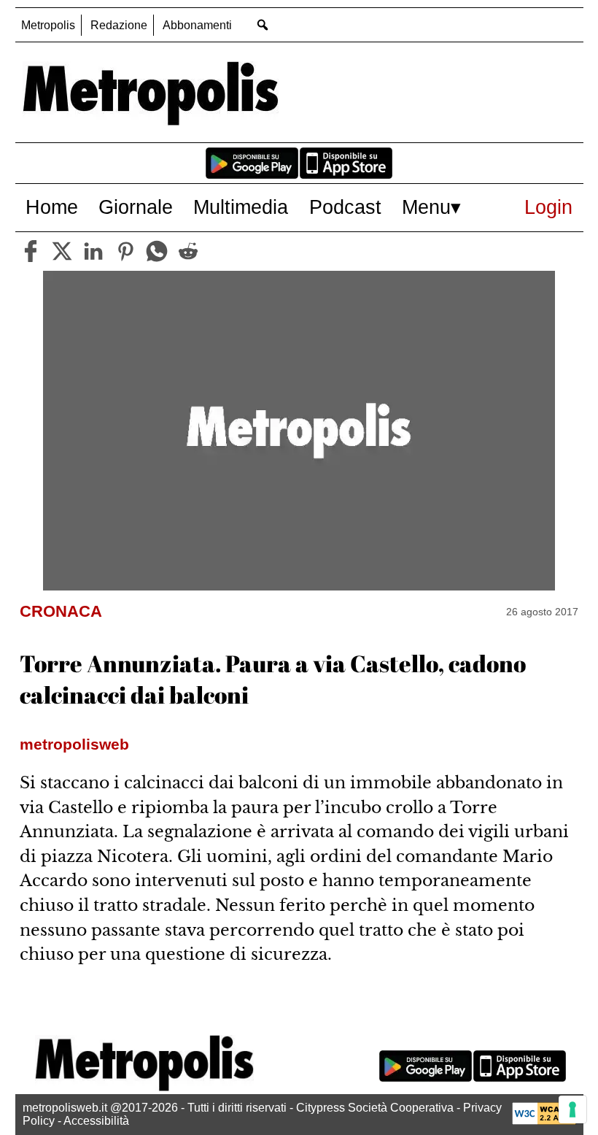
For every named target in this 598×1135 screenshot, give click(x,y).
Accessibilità (96, 1121)
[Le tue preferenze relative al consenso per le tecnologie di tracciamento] (572, 1109)
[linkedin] (93, 251)
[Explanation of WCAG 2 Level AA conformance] (544, 1121)
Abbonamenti (197, 25)
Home (52, 207)
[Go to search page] (263, 24)
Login (548, 207)
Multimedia (240, 207)
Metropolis (48, 25)
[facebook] (30, 251)
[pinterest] (125, 251)
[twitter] (62, 251)
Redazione (118, 25)
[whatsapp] (156, 251)
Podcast (345, 207)
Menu (426, 207)
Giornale (135, 207)
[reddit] (188, 251)
